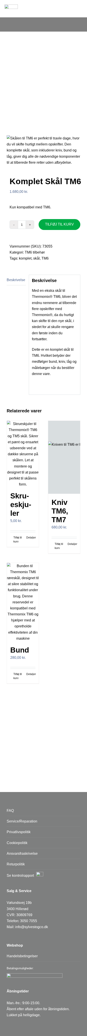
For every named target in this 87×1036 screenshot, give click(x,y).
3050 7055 (28, 921)
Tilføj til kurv (59, 224)
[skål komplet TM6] (43, 150)
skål (36, 258)
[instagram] (19, 1025)
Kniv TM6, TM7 (60, 511)
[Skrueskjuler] (23, 454)
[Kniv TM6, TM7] (64, 457)
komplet (25, 258)
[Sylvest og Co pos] (11, 6)
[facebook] (9, 1025)
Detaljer (30, 537)
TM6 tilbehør (35, 252)
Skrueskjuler (20, 504)
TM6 (45, 258)
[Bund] (23, 602)
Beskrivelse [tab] (16, 280)
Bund (19, 650)
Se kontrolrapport (20, 875)
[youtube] (29, 1025)
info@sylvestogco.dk (31, 927)
